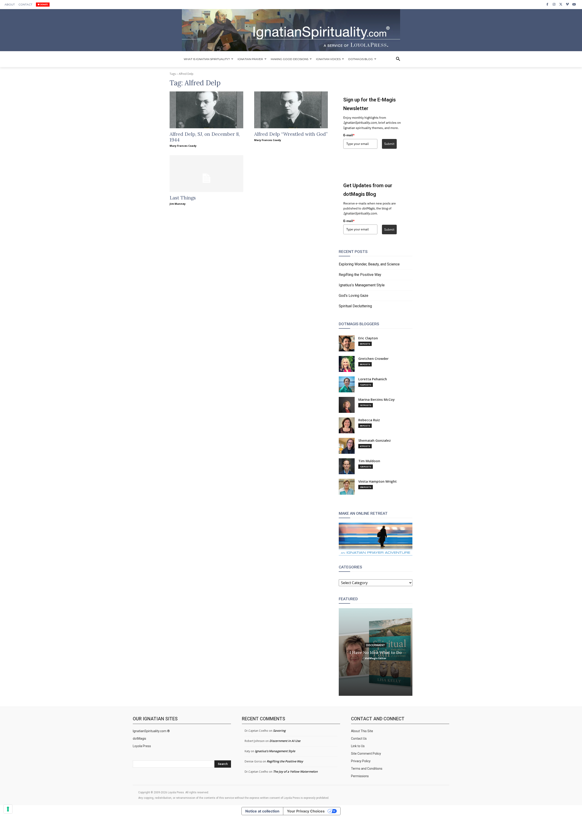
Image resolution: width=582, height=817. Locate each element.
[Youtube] (574, 4)
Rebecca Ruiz (369, 420)
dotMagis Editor (375, 658)
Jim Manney (178, 203)
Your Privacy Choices (306, 811)
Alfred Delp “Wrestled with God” (291, 134)
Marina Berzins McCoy (376, 399)
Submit (389, 144)
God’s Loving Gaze (353, 295)
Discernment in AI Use (284, 741)
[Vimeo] (567, 4)
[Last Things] (206, 173)
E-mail (349, 135)
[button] (398, 59)
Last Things (183, 198)
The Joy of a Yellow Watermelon (295, 771)
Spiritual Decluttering (355, 306)
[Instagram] (554, 4)
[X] (560, 4)
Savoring (279, 731)
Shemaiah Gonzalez (374, 440)
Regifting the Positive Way (360, 274)
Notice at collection (262, 811)
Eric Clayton (368, 338)
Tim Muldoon (369, 461)
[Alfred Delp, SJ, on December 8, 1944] (206, 109)
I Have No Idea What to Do (376, 652)
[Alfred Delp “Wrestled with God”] (291, 109)
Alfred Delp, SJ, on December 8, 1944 (205, 137)
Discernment (375, 645)
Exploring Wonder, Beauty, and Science (369, 264)
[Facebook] (547, 4)
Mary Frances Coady (183, 145)
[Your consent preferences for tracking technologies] (8, 809)
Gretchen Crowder (373, 358)
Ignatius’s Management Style (362, 285)
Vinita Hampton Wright (377, 481)
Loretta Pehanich (372, 379)
